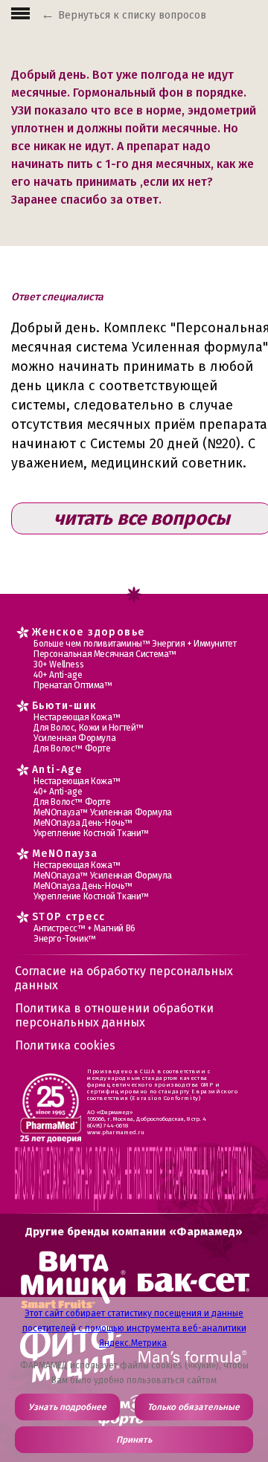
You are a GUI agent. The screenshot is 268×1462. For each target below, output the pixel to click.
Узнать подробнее (67, 1407)
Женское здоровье (88, 632)
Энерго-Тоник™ (65, 939)
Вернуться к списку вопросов (132, 15)
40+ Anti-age (58, 675)
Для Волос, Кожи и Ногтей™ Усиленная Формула (89, 732)
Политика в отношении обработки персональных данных (114, 1015)
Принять (134, 1439)
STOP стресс (68, 916)
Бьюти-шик (65, 705)
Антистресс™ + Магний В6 (84, 928)
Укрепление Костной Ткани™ (91, 833)
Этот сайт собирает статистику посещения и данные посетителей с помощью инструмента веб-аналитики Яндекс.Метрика (134, 1328)
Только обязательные (193, 1407)
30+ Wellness (58, 664)
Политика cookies (65, 1045)
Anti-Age (57, 769)
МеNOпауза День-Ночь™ (83, 823)
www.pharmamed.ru (115, 1132)
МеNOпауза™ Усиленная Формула (103, 812)
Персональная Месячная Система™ (105, 654)
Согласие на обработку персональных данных (124, 978)
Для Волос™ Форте (72, 748)
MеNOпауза (65, 853)
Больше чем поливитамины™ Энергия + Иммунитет (135, 643)
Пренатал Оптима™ (73, 685)
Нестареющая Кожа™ (77, 717)
